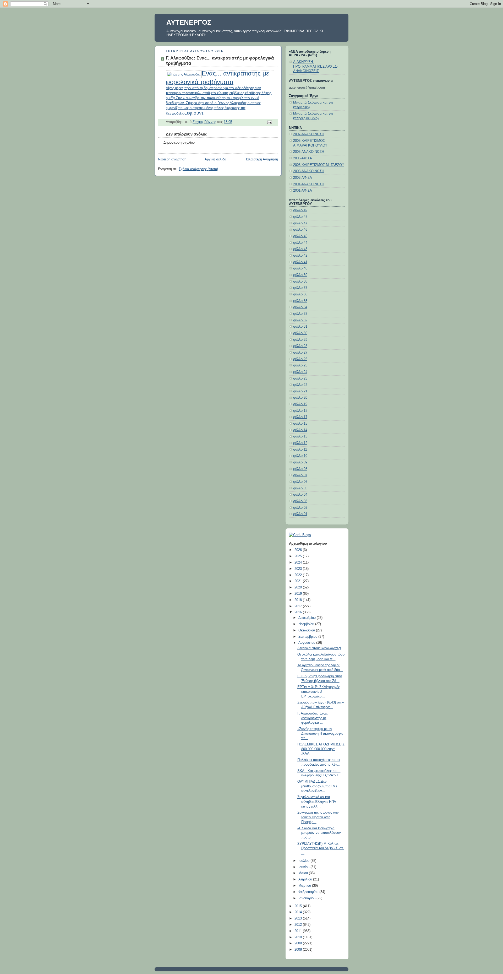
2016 (298, 612)
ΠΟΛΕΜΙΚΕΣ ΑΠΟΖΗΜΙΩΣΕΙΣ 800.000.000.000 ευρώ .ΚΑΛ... (321, 749)
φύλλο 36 (300, 294)
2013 (298, 918)
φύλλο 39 (300, 275)
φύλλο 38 (300, 281)
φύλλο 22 (300, 385)
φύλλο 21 (300, 391)
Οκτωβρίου (307, 630)
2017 (298, 606)
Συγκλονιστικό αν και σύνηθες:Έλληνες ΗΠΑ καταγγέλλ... (316, 801)
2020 (298, 587)
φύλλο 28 (300, 346)
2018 (298, 600)
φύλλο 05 (300, 488)
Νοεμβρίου (306, 624)
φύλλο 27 (300, 352)
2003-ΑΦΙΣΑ (302, 178)
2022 (298, 575)
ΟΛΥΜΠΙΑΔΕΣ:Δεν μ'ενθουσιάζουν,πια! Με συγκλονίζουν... (317, 786)
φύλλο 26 (300, 359)
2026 (298, 550)
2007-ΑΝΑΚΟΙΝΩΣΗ (308, 134)
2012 (298, 925)
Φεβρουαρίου (308, 892)
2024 (298, 562)
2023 (298, 569)
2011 (298, 931)
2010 (298, 937)
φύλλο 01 (300, 514)
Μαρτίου (305, 886)
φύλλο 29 (300, 340)
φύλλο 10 (300, 456)
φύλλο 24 (300, 372)
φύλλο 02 (300, 508)
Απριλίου (305, 879)
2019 (298, 594)
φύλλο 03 (300, 501)
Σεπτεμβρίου (308, 636)
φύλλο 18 (300, 411)
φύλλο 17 (300, 417)
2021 (298, 581)
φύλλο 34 (300, 307)
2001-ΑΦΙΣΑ (302, 190)
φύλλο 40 (300, 268)
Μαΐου (303, 873)
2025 (298, 556)
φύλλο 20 (300, 397)
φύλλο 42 (300, 255)
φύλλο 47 (300, 223)
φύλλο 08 (300, 469)
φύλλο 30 (300, 333)
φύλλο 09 (300, 462)
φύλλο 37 (300, 288)
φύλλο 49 (300, 210)
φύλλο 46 (300, 229)
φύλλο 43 (300, 249)
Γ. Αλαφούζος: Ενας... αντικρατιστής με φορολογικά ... (314, 718)
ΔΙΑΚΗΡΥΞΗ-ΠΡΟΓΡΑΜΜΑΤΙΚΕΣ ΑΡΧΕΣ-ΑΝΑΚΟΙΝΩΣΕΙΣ (315, 66)
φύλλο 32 (300, 320)
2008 (298, 949)
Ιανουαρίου (307, 898)
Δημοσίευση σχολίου (179, 142)
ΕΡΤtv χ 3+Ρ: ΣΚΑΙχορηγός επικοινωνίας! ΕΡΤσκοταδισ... (318, 691)
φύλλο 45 (300, 236)
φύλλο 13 (300, 436)
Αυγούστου (307, 643)
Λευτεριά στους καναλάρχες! (319, 648)
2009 (298, 943)
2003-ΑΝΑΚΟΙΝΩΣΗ (308, 171)
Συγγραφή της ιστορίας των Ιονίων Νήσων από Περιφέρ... (318, 817)
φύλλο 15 (300, 423)
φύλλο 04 (300, 494)
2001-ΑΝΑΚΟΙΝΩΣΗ (308, 184)
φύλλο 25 (300, 365)
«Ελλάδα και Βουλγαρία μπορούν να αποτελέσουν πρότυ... (319, 832)
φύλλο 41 (300, 262)
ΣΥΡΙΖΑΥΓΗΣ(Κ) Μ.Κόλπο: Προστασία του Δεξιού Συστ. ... (320, 848)
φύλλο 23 (300, 378)
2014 (298, 912)
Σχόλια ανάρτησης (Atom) (198, 169)
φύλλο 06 (300, 482)
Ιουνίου (304, 867)
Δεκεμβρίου (307, 618)
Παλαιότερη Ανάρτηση (261, 159)
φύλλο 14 (300, 430)
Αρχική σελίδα (215, 159)
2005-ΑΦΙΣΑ (302, 158)
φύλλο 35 (300, 301)
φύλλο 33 (300, 314)
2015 (298, 906)
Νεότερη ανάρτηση (172, 159)
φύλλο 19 (300, 404)
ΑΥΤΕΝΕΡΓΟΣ (188, 22)
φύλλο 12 (300, 443)
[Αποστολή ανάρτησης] (269, 122)
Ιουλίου (304, 861)
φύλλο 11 (300, 449)
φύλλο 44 (300, 243)
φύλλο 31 (300, 326)
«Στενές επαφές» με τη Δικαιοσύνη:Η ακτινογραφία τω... (320, 733)
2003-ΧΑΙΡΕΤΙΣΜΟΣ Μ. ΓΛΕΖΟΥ (318, 165)
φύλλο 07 (300, 475)
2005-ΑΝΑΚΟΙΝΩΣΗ (308, 152)
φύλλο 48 (300, 217)
